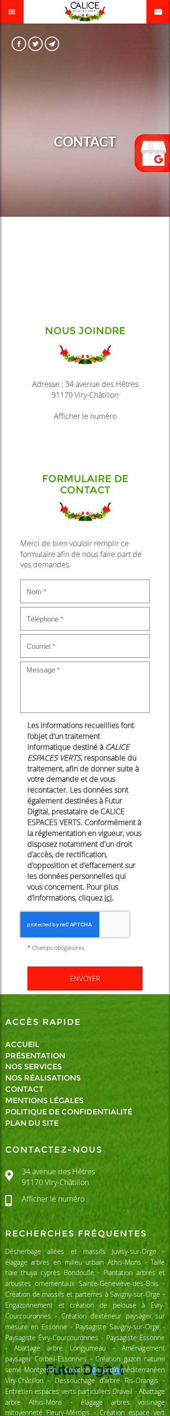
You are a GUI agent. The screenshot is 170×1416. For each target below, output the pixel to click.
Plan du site (32, 1123)
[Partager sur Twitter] (35, 43)
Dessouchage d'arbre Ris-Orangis (106, 1380)
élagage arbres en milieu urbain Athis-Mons (73, 1262)
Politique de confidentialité (68, 1111)
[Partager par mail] (52, 43)
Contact (24, 1089)
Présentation (35, 1055)
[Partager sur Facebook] (19, 43)
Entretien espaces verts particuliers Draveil (69, 1391)
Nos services (33, 1066)
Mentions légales (44, 1100)
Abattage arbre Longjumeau (59, 1347)
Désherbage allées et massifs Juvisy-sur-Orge (80, 1251)
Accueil (22, 1044)
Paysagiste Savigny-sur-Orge (118, 1326)
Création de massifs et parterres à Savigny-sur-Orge (83, 1294)
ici (108, 897)
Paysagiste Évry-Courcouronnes (52, 1337)
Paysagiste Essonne (135, 1337)
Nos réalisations (43, 1077)
